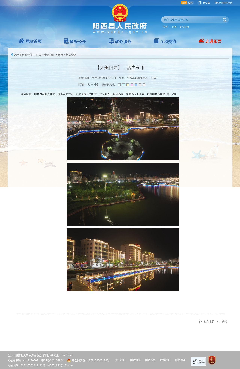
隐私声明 (180, 360)
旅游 (60, 54)
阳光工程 (184, 27)
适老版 (229, 2)
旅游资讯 (71, 54)
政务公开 (78, 41)
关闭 (224, 321)
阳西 (174, 27)
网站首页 (33, 41)
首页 (38, 54)
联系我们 (165, 360)
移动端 (206, 2)
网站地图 (135, 360)
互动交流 (168, 41)
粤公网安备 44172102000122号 (91, 360)
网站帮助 (150, 360)
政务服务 (123, 41)
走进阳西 (213, 41)
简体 (184, 2)
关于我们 (120, 360)
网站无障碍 (220, 2)
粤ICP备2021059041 (52, 360)
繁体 (190, 2)
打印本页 (209, 321)
